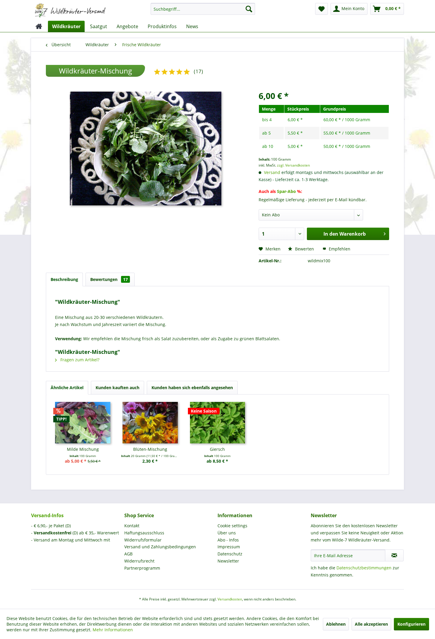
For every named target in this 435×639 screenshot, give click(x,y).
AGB (128, 554)
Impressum (229, 546)
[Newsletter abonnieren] (394, 555)
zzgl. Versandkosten (293, 165)
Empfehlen (339, 249)
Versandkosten (230, 599)
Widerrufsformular (143, 540)
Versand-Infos (47, 515)
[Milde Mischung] (83, 422)
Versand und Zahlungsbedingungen (160, 546)
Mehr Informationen (113, 629)
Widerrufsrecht (139, 561)
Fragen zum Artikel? (79, 359)
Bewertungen (109, 279)
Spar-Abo (286, 191)
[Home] (39, 26)
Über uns (227, 533)
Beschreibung (64, 279)
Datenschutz (230, 554)
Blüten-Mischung (150, 449)
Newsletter (228, 561)
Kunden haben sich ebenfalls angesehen (192, 387)
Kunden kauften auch (117, 387)
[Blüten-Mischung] (150, 422)
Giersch (217, 449)
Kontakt (131, 525)
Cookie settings (232, 525)
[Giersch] (217, 422)
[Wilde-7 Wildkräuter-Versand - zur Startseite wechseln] (70, 10)
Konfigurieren (411, 624)
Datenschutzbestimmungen (364, 568)
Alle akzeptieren (371, 624)
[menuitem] (203, 11)
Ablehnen (336, 624)
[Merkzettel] (321, 9)
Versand (272, 172)
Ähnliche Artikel (67, 387)
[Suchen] (249, 9)
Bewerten (304, 249)
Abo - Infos (228, 540)
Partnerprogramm (142, 568)
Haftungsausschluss (144, 533)
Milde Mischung (83, 449)
